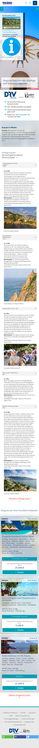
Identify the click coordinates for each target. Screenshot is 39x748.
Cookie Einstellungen (28, 719)
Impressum (32, 713)
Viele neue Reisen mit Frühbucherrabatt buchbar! (9, 31)
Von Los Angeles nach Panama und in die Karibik (19, 599)
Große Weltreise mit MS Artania (16, 656)
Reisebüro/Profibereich (11, 713)
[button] (8, 736)
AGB (11, 716)
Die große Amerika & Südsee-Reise (18, 536)
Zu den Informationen (8, 57)
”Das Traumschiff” (21, 115)
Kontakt (23, 713)
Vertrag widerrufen (19, 725)
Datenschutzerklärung (22, 716)
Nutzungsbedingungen (12, 719)
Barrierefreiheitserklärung (13, 722)
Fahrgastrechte (29, 722)
